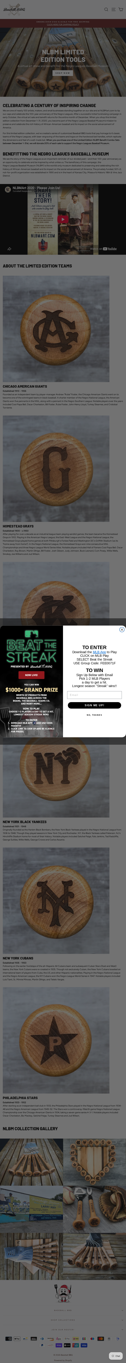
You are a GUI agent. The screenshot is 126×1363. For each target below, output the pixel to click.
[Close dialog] (122, 629)
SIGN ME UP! (94, 705)
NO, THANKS (94, 715)
